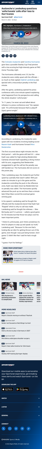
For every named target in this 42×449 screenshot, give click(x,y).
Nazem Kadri (7, 144)
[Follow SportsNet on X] (3, 428)
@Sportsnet (18, 17)
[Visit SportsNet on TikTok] (28, 428)
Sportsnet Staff (7, 17)
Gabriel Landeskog (28, 80)
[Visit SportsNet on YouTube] (10, 428)
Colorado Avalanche (13, 62)
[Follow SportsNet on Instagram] (22, 428)
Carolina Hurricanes (32, 62)
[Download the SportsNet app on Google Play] (22, 389)
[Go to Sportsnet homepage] (8, 3)
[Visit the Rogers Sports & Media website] (11, 439)
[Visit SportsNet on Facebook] (16, 428)
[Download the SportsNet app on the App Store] (7, 389)
